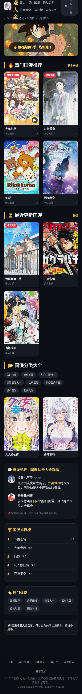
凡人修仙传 (21, 565)
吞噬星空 (20, 574)
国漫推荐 (15, 600)
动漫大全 (49, 600)
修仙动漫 (29, 374)
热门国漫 (34, 2)
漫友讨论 (51, 10)
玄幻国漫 (11, 374)
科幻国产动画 (53, 382)
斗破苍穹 (20, 539)
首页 (22, 2)
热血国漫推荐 (48, 374)
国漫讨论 (32, 608)
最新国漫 (32, 600)
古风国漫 (34, 382)
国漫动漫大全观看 (24, 18)
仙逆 (36, 501)
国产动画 (67, 600)
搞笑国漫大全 (13, 382)
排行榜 (38, 10)
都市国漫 (11, 390)
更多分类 (73, 66)
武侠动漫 (29, 390)
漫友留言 (69, 662)
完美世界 (54, 483)
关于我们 (41, 671)
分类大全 (25, 10)
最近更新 (48, 2)
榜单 (75, 216)
